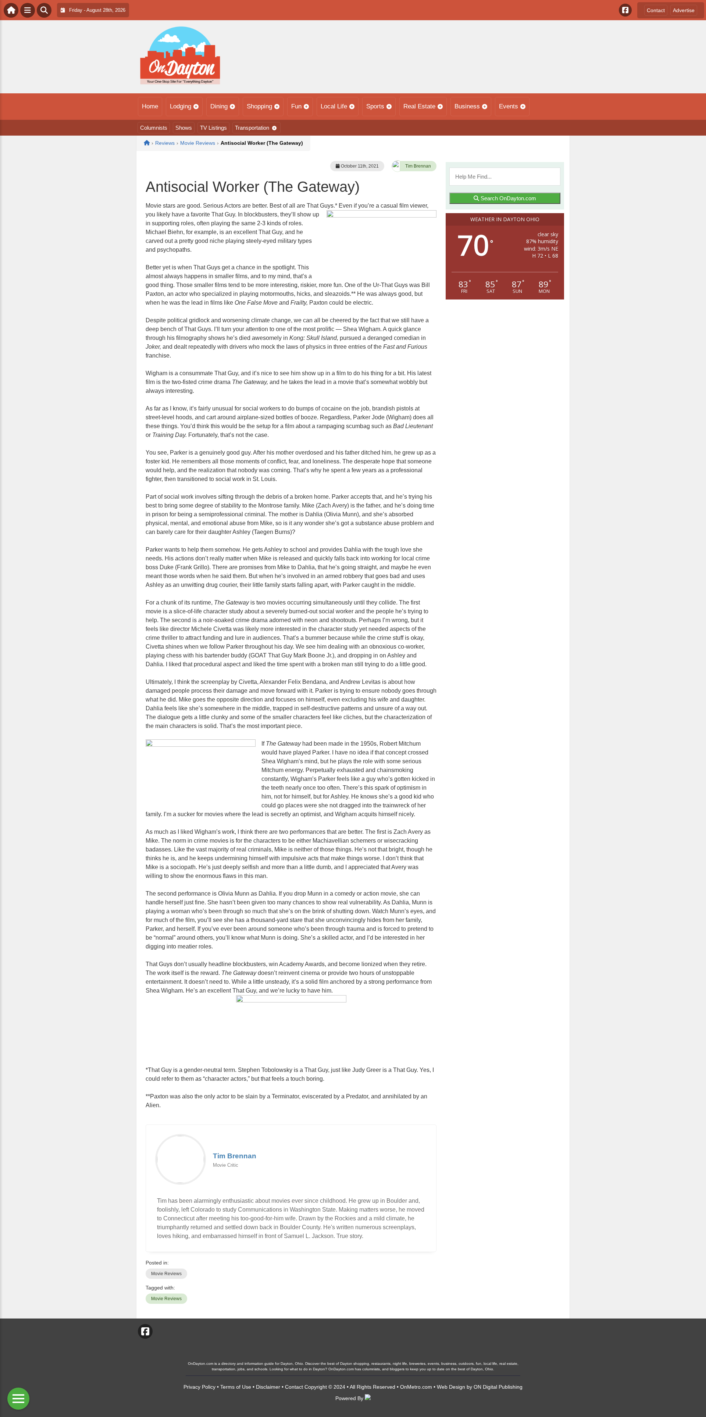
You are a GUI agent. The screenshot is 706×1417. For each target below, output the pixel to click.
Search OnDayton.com (507, 198)
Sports (375, 106)
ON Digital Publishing (498, 1387)
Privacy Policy (199, 1387)
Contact (656, 10)
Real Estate (419, 106)
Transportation (252, 128)
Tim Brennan (418, 166)
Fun (296, 106)
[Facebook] (625, 10)
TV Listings (213, 128)
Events (508, 106)
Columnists (153, 128)
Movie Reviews (166, 1273)
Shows (183, 128)
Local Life (334, 106)
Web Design (451, 1387)
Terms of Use (235, 1387)
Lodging (180, 106)
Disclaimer (268, 1387)
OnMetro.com (416, 1387)
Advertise (684, 10)
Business (467, 106)
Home (150, 106)
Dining (219, 106)
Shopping (259, 106)
